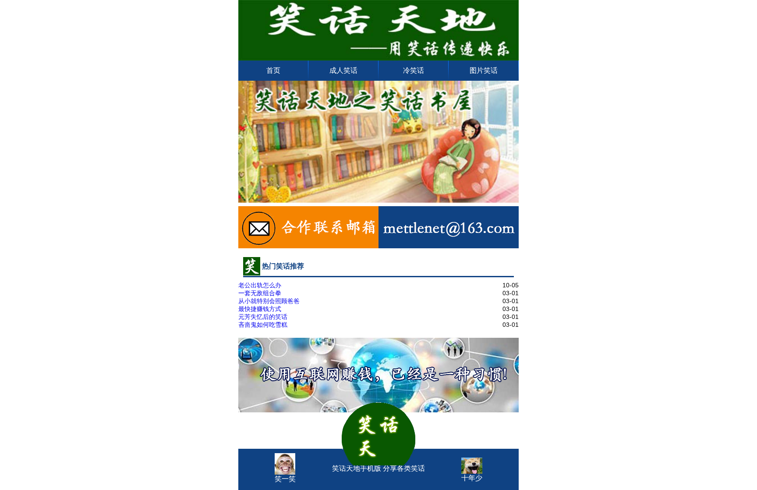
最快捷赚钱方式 (259, 308)
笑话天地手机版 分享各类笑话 (378, 456)
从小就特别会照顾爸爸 (269, 300)
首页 (273, 70)
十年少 (471, 478)
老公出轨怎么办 (259, 285)
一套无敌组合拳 (259, 293)
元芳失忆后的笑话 (262, 316)
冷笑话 (413, 70)
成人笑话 (343, 70)
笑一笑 (285, 479)
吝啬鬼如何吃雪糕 (262, 324)
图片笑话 (484, 70)
